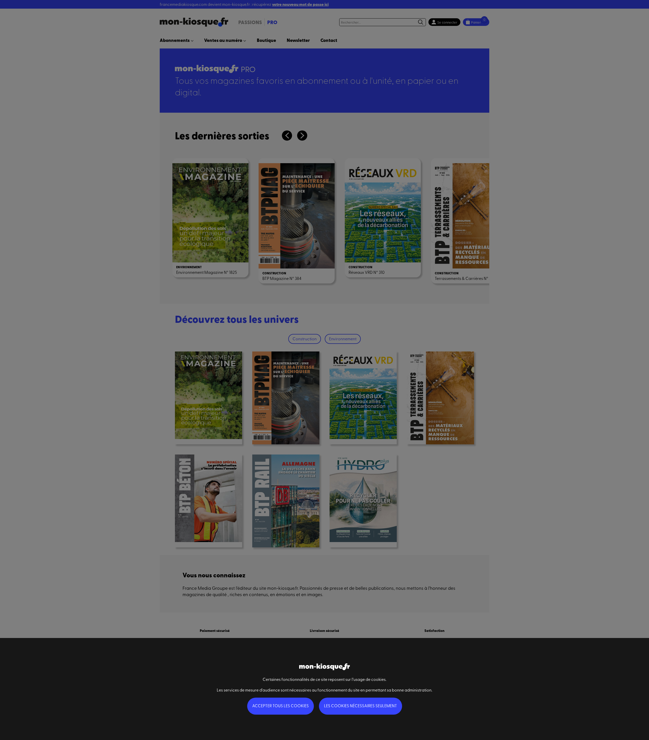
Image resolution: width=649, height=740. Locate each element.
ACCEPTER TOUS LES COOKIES (280, 705)
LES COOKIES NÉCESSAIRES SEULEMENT (360, 705)
